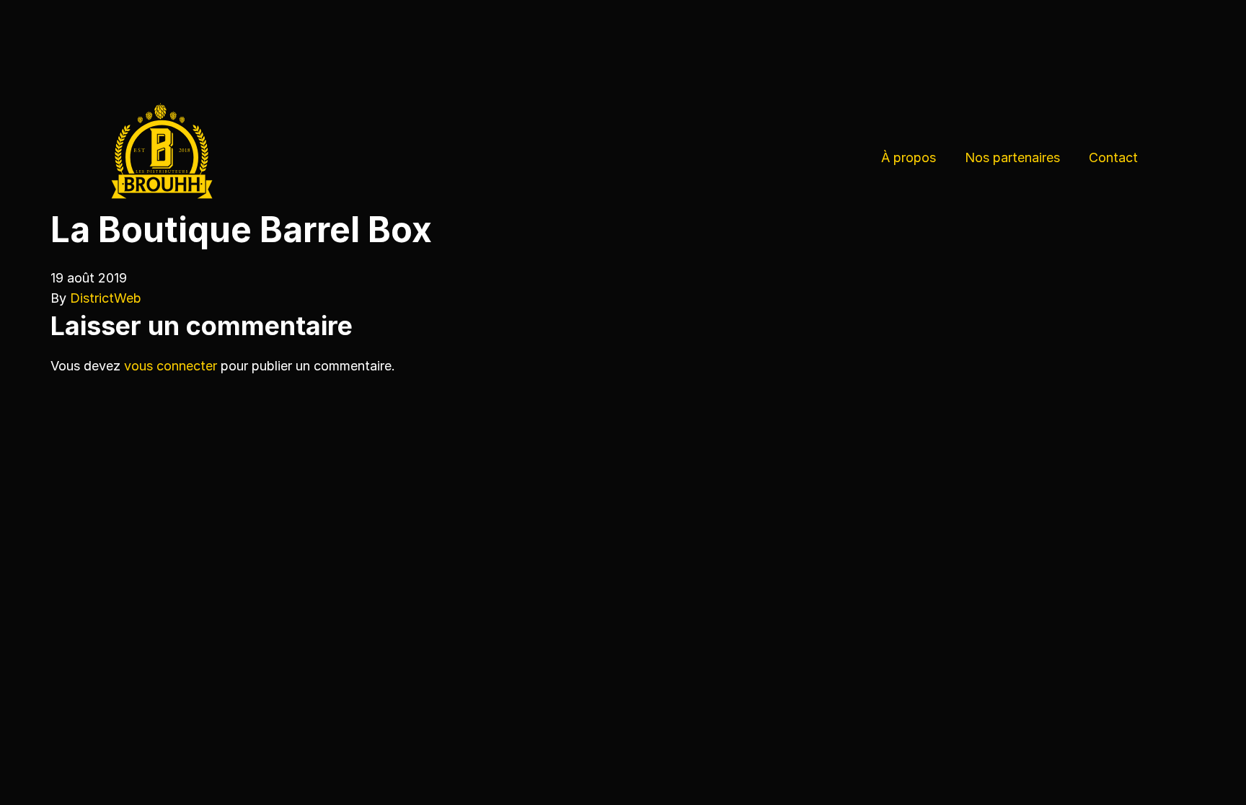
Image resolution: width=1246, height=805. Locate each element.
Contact (1113, 157)
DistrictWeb (105, 298)
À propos (908, 157)
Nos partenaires (1012, 157)
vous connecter (170, 365)
